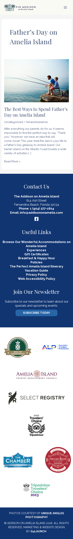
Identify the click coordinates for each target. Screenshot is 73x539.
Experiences (36, 250)
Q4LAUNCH (38, 531)
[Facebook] (36, 219)
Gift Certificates (36, 254)
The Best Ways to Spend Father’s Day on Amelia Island (36, 112)
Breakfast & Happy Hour (36, 258)
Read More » (12, 161)
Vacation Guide (36, 270)
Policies (36, 262)
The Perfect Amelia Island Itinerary (36, 266)
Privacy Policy (36, 274)
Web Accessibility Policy (36, 279)
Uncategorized (13, 122)
